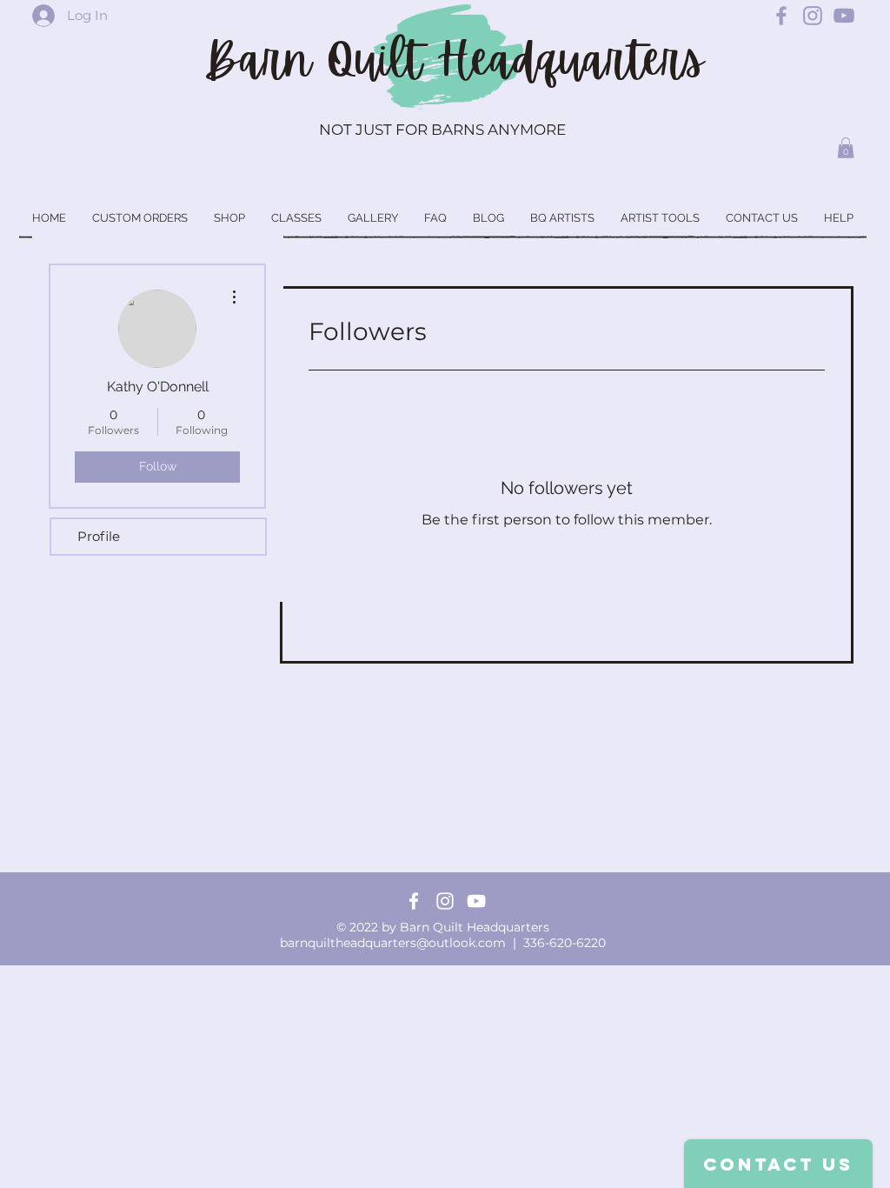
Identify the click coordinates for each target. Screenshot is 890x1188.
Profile (98, 536)
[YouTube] (476, 901)
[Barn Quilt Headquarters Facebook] (781, 15)
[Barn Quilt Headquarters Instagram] (812, 15)
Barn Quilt (320, 60)
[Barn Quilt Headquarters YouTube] (844, 15)
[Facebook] (413, 901)
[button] (845, 147)
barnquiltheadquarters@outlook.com (393, 943)
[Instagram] (445, 901)
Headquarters (570, 60)
